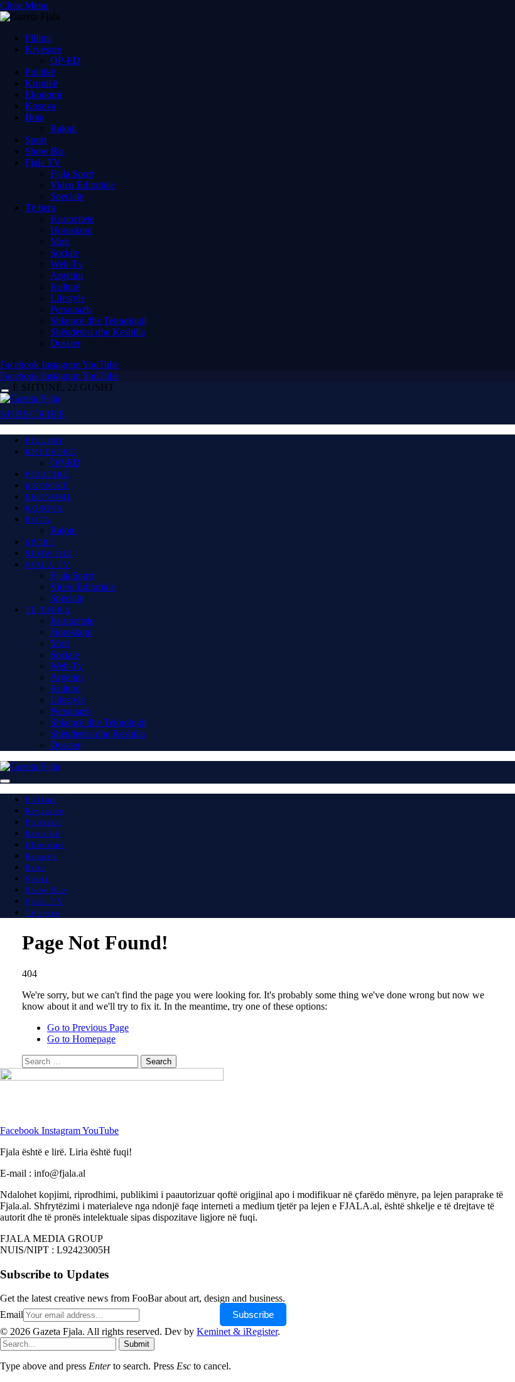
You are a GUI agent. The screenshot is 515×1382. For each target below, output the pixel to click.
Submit (136, 1344)
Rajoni (63, 128)
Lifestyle (67, 298)
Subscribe (253, 1314)
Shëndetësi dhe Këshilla (97, 332)
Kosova (40, 105)
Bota (34, 117)
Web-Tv (66, 264)
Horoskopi (71, 230)
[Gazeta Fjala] (30, 398)
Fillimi (38, 38)
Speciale (67, 196)
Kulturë (65, 286)
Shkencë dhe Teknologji (98, 320)
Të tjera (40, 207)
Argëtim (66, 275)
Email (11, 1314)
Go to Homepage (81, 1039)
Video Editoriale (82, 185)
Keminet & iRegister (237, 1331)
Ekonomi (43, 94)
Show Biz (45, 151)
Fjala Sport (72, 173)
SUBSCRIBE (33, 414)
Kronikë (41, 83)
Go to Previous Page (88, 1027)
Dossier (65, 343)
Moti (59, 241)
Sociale (64, 252)
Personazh (70, 309)
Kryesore (43, 49)
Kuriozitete (72, 218)
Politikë (40, 72)
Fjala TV (43, 162)
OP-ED (65, 60)
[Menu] (5, 390)
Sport (35, 139)
